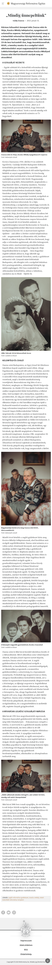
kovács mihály (34, 897)
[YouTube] (9, 912)
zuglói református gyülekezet (18, 897)
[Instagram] (14, 912)
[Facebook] (3, 912)
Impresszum (26, 940)
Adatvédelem (26, 945)
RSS (26, 949)
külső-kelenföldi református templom (23, 898)
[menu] (3, 4)
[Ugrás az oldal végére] (47, 960)
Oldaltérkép (26, 954)
